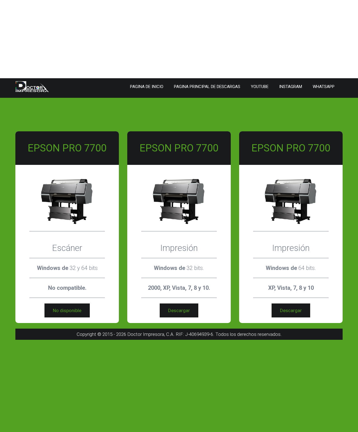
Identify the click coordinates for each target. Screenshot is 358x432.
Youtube (259, 86)
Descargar (179, 310)
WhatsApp (324, 86)
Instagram (290, 86)
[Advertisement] (168, 39)
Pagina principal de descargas (207, 86)
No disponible (67, 310)
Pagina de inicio (146, 86)
